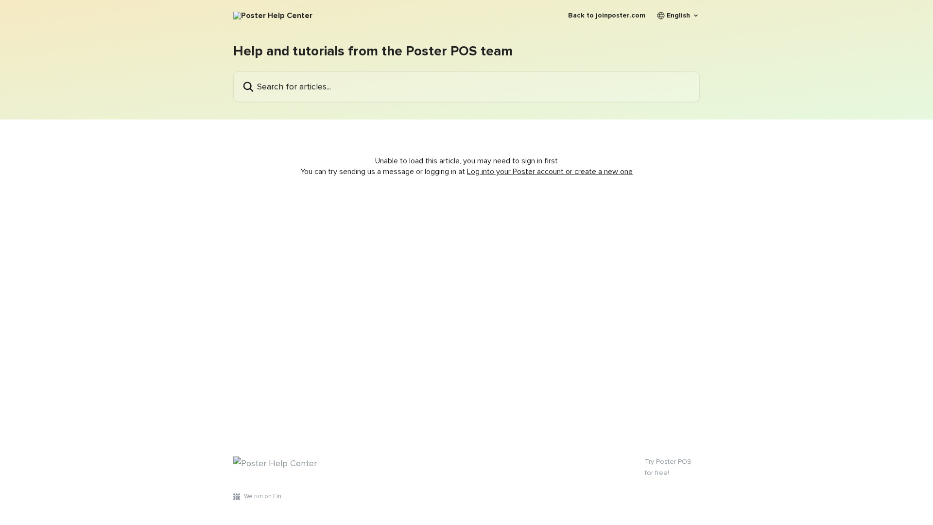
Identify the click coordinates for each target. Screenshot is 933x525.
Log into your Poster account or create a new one (550, 171)
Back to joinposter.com (606, 15)
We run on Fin (262, 496)
